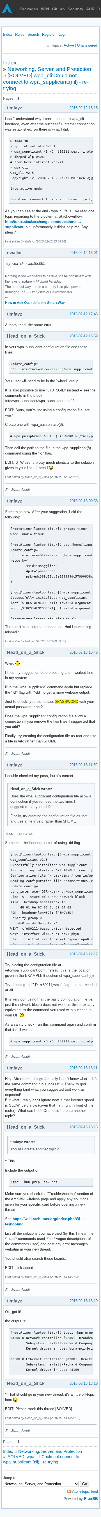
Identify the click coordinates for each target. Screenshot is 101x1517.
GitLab (58, 9)
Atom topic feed (85, 1491)
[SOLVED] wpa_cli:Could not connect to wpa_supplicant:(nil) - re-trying (46, 82)
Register (49, 34)
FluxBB (91, 1498)
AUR (90, 9)
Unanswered (87, 45)
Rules (19, 34)
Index (7, 34)
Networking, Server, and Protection (49, 69)
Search (33, 34)
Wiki (45, 9)
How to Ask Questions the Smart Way (35, 303)
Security (75, 9)
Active (69, 45)
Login (63, 34)
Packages (29, 9)
